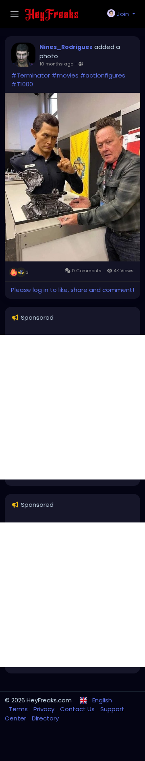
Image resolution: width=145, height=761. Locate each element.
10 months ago (56, 64)
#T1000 (22, 84)
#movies (65, 75)
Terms (19, 709)
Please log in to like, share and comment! (72, 290)
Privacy (44, 709)
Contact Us (78, 709)
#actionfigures (102, 75)
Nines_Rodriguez (66, 47)
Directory (45, 718)
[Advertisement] (72, 407)
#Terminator (30, 75)
